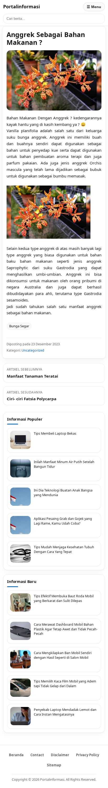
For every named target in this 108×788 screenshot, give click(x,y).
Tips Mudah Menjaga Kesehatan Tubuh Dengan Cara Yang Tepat (64, 549)
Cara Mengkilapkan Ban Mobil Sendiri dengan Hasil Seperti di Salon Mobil (62, 655)
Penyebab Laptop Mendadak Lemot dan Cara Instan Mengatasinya (65, 712)
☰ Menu (94, 7)
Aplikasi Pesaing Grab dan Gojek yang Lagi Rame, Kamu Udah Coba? (63, 521)
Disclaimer (60, 755)
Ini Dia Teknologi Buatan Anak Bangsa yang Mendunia (63, 492)
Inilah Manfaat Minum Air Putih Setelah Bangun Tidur (64, 464)
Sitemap (54, 765)
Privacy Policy (87, 755)
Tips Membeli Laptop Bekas (55, 433)
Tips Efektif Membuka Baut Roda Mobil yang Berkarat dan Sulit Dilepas (64, 598)
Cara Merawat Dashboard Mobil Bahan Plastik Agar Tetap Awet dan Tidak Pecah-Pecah (66, 629)
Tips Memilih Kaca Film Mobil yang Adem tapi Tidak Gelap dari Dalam (65, 683)
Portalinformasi (21, 6)
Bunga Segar (19, 326)
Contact (37, 755)
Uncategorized (32, 350)
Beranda (16, 755)
